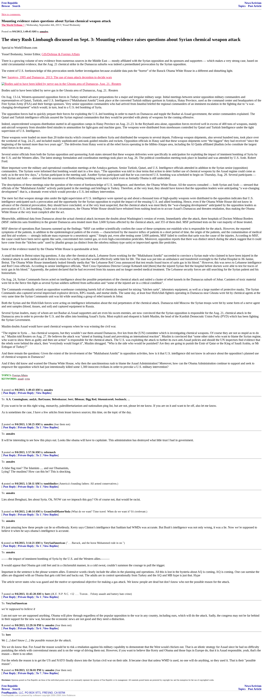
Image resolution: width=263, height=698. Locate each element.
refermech (50, 452)
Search (16, 6)
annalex (48, 389)
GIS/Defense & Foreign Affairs (61, 54)
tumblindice (51, 483)
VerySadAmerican (54, 542)
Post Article (254, 6)
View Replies (43, 393)
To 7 (38, 673)
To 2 (38, 455)
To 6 (38, 628)
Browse (6, 6)
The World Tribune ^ (13, 24)
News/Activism (253, 3)
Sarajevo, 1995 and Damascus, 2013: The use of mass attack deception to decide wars (60, 77)
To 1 (38, 427)
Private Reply (26, 393)
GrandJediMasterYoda (57, 511)
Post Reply (9, 393)
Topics (241, 6)
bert (47, 594)
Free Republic (10, 3)
